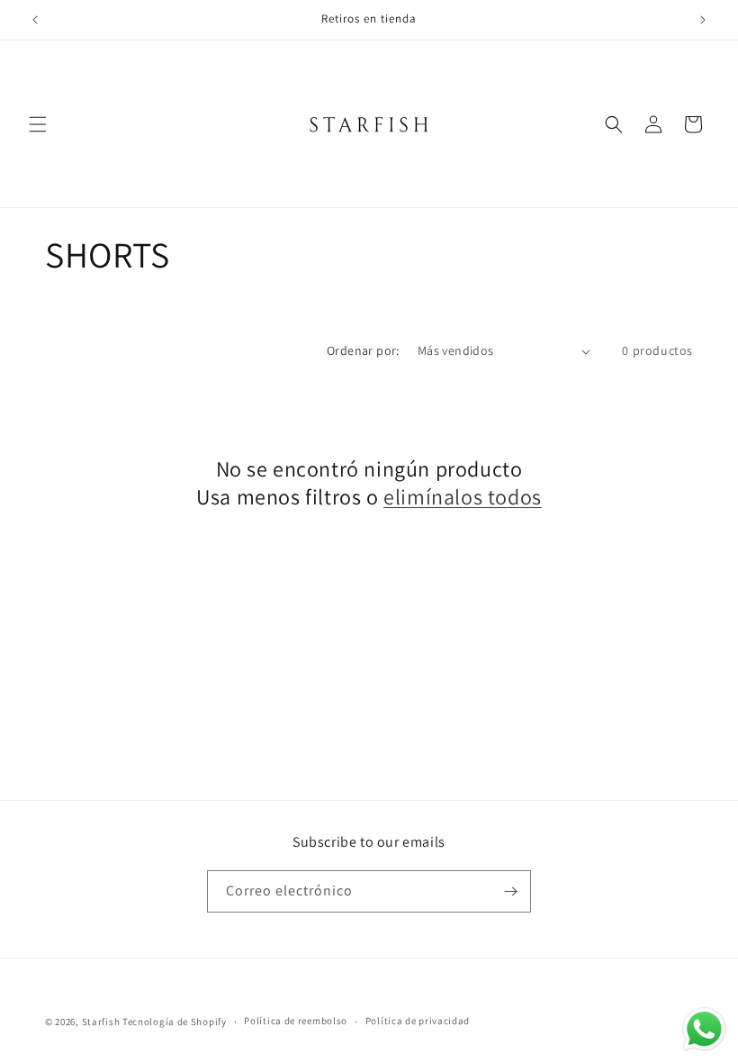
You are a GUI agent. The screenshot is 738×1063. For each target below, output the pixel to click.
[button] (38, 124)
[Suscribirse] (510, 891)
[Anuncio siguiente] (703, 20)
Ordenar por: (363, 350)
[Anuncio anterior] (35, 20)
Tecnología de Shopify (174, 1021)
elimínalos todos (462, 497)
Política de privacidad (417, 1020)
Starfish (102, 1021)
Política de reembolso (295, 1020)
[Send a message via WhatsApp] (704, 1029)
